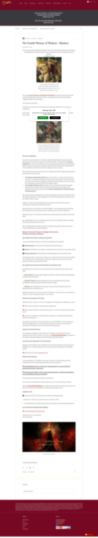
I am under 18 (55, 117)
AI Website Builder (54, 123)
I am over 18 (43, 117)
